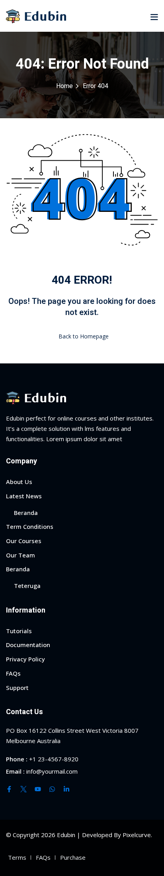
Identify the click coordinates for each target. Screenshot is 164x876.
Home (64, 86)
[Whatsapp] (52, 789)
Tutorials (19, 631)
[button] (154, 16)
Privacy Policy (25, 659)
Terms (17, 857)
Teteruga (27, 586)
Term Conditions (29, 526)
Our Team (20, 555)
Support (17, 688)
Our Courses (23, 541)
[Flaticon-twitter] (23, 789)
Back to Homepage (84, 336)
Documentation (28, 645)
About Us (19, 482)
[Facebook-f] (9, 789)
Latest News (24, 496)
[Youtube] (38, 789)
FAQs (13, 673)
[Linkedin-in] (66, 789)
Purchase (73, 857)
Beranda (26, 513)
